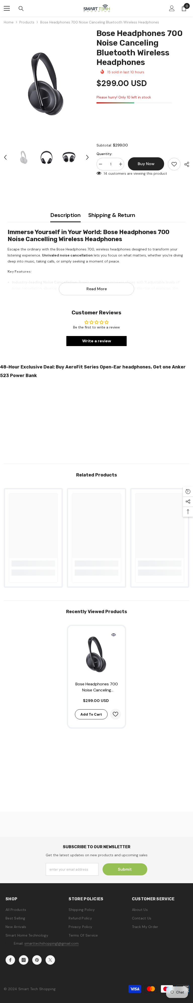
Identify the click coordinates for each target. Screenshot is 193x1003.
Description (65, 215)
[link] (33, 564)
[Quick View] (113, 634)
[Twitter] (50, 960)
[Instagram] (23, 960)
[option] (46, 84)
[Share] (184, 164)
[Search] (21, 9)
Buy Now (96, 995)
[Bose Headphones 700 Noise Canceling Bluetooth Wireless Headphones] (96, 654)
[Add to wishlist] (174, 164)
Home (9, 22)
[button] (5, 157)
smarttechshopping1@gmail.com (51, 943)
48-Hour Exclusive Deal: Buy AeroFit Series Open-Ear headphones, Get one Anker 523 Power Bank (93, 371)
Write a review (96, 341)
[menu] (7, 8)
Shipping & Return (111, 215)
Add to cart (91, 714)
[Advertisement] (96, 419)
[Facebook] (10, 960)
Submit (125, 869)
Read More (96, 288)
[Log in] (172, 8)
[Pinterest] (37, 960)
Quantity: (104, 154)
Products (26, 22)
